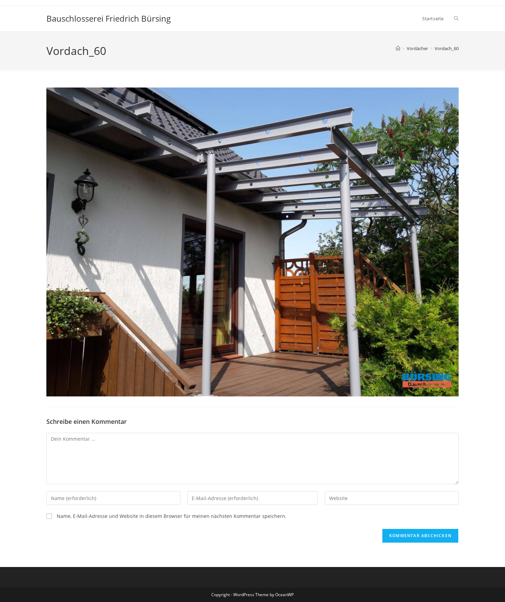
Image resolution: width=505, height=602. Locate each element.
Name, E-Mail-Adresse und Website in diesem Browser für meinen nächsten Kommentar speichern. (172, 516)
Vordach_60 (447, 48)
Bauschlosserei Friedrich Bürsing (108, 18)
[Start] (398, 48)
